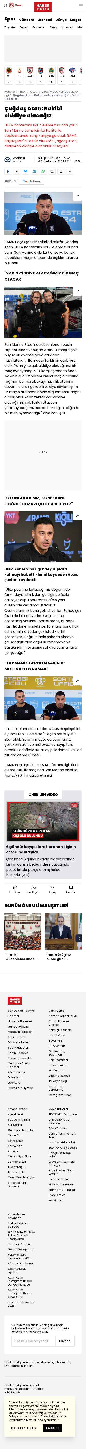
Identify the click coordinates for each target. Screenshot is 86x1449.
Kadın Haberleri (18, 1053)
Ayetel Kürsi (15, 1114)
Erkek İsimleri (57, 1195)
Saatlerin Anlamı (19, 1119)
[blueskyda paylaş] (25, 171)
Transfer (9, 27)
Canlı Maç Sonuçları (22, 1177)
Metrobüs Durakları (61, 1184)
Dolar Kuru (15, 1077)
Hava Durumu (58, 1065)
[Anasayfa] (15, 1001)
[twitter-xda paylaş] (16, 171)
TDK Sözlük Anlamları (63, 1114)
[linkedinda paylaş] (34, 171)
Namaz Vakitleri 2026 (63, 1016)
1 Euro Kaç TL (16, 1172)
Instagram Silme (60, 1095)
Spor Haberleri (17, 1037)
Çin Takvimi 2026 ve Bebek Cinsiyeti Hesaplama (21, 1235)
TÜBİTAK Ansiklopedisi (63, 1148)
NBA (80, 27)
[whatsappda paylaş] (43, 171)
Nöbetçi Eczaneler (60, 1030)
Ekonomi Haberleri (20, 1021)
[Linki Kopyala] (69, 171)
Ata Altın (13, 1151)
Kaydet (64, 1341)
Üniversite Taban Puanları (60, 1121)
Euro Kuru (14, 1083)
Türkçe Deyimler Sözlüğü (18, 1224)
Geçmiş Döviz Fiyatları (17, 1270)
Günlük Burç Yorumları (57, 1052)
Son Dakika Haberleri (21, 1011)
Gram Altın (15, 1135)
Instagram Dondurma (56, 1088)
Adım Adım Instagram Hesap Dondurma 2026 (20, 1281)
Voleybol (67, 27)
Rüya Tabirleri (58, 1128)
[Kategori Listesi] (80, 5)
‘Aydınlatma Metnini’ (22, 1420)
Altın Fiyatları (16, 1072)
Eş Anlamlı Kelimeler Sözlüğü (62, 1163)
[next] (79, 938)
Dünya (61, 20)
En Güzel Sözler (59, 1179)
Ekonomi (44, 20)
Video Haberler (58, 1109)
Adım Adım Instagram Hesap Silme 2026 (20, 1293)
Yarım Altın (15, 1146)
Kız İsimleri (55, 1200)
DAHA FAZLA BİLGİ (24, 1428)
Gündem (26, 20)
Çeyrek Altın (15, 1140)
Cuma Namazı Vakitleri (59, 1023)
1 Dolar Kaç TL (17, 1167)
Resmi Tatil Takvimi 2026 (21, 1303)
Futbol (24, 27)
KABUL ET (52, 1428)
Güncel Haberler (18, 1026)
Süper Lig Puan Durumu (18, 1184)
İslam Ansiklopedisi (62, 1142)
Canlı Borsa (57, 1011)
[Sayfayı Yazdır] (60, 171)
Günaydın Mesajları (21, 1130)
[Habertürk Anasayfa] (43, 6)
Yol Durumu (56, 1070)
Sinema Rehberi (59, 1076)
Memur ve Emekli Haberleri (19, 1065)
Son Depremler (58, 1060)
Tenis (53, 27)
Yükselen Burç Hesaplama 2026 (19, 1256)
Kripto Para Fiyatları (21, 1088)
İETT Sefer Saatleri (19, 1244)
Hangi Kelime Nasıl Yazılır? (61, 1172)
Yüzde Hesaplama (20, 1263)
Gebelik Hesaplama (21, 1249)
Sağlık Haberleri (18, 1047)
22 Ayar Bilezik (17, 1162)
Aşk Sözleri (15, 1125)
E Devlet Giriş (57, 1046)
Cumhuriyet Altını (19, 1156)
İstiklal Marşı (57, 1035)
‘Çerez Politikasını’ (51, 1416)
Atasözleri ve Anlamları (16, 1216)
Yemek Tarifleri (17, 1109)
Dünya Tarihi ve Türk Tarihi (62, 1135)
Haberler (9, 91)
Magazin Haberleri (20, 1032)
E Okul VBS (55, 1040)
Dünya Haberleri (18, 1042)
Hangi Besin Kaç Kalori (60, 1154)
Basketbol (39, 27)
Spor (10, 19)
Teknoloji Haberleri (20, 1058)
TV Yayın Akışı (58, 1081)
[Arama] (5, 5)
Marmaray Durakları (62, 1190)
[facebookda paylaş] (7, 171)
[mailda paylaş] (52, 171)
